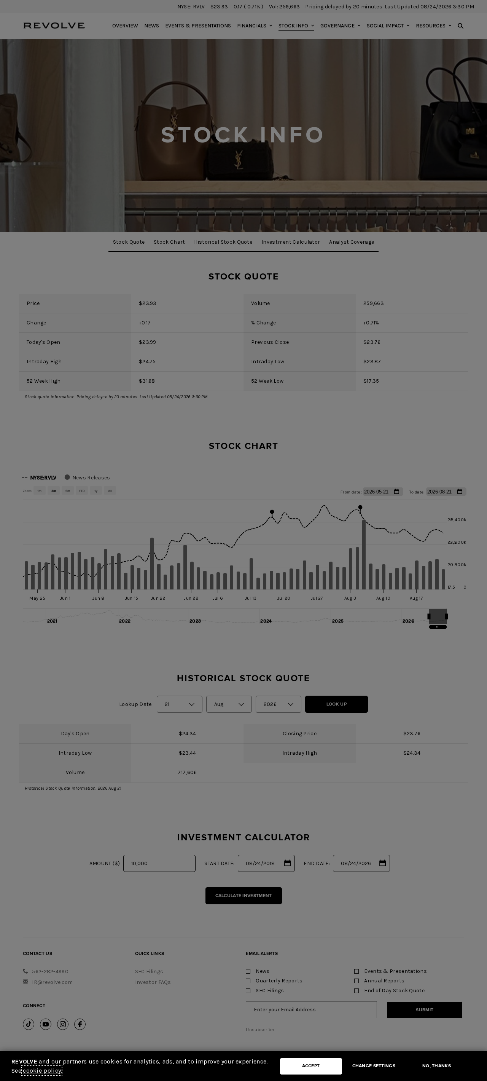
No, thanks (436, 1066)
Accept (311, 1066)
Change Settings (374, 1066)
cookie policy (42, 1070)
